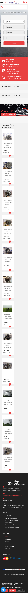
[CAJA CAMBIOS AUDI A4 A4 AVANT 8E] (7, 250)
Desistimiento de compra (12, 527)
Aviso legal (8, 515)
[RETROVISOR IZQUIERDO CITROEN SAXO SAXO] (7, 308)
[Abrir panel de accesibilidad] (3, 589)
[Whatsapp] (24, 2)
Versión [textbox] (9, 32)
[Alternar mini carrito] (26, 2)
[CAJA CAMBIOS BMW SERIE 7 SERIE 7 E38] (7, 279)
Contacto (7, 548)
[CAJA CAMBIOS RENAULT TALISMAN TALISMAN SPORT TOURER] (7, 165)
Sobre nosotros (9, 544)
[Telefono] (5, 2)
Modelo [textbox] (9, 27)
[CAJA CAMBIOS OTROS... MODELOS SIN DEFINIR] (7, 136)
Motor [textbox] (9, 38)
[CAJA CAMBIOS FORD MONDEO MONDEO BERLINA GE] (7, 451)
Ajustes (19, 590)
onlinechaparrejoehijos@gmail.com (12, 495)
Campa (7, 541)
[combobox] (14, 22)
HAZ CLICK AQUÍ (8, 114)
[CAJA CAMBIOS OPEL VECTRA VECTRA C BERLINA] (7, 193)
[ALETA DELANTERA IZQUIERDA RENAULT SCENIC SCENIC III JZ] (7, 422)
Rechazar (12, 590)
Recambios (8, 539)
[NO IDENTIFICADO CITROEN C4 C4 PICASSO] (7, 393)
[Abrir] (1, 2)
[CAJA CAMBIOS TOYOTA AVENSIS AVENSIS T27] (7, 365)
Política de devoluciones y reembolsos (12, 521)
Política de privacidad (11, 518)
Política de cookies (10, 525)
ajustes (20, 587)
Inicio (6, 536)
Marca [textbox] (9, 21)
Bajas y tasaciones (10, 546)
